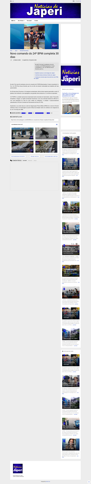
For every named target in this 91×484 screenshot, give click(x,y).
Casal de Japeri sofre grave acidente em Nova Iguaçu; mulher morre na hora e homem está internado (70, 314)
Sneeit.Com (48, 481)
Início (14, 20)
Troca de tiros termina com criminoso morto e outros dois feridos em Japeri (46, 136)
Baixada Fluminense (24, 50)
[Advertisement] (71, 44)
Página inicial (35, 156)
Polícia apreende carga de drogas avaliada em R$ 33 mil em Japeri (21, 149)
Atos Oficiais (21, 20)
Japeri (16, 50)
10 (64, 330)
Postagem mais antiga (51, 156)
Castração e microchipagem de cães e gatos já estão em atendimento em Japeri (70, 95)
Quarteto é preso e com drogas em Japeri (45, 73)
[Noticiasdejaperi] (15, 1)
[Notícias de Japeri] (45, 18)
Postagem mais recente (18, 156)
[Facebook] (11, 1)
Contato (36, 20)
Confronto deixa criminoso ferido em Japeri (45, 75)
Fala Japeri (29, 20)
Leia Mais (76, 218)
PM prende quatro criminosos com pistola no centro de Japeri (70, 188)
